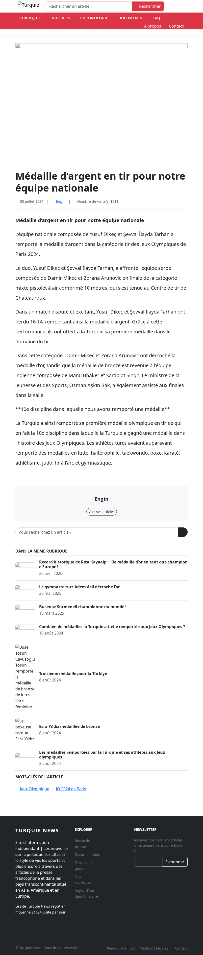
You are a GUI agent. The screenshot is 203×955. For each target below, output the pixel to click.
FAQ (156, 17)
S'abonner (174, 862)
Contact (176, 26)
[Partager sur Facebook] (170, 201)
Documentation (87, 854)
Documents (130, 17)
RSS (133, 948)
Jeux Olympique (34, 789)
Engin (61, 201)
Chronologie (94, 17)
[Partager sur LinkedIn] (186, 201)
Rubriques (30, 17)
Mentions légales (154, 948)
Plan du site (117, 948)
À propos (152, 26)
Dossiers (61, 17)
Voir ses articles (102, 511)
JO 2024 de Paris (70, 789)
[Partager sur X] (178, 201)
